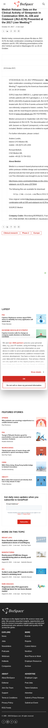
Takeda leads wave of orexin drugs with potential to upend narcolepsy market (16, 451)
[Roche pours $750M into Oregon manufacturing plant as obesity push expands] (41, 554)
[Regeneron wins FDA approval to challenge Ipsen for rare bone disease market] (41, 586)
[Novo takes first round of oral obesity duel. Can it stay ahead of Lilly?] (41, 481)
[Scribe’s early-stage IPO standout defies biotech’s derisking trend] (41, 571)
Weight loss (7, 537)
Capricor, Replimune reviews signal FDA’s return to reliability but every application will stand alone (17, 319)
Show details (36, 372)
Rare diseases (8, 584)
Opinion (5, 418)
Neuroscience (7, 448)
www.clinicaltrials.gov (24, 114)
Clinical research (11, 233)
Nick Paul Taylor (7, 455)
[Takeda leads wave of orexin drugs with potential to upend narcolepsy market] (41, 452)
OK (24, 379)
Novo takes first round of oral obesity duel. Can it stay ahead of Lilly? (17, 480)
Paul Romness (6, 425)
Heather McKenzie (7, 441)
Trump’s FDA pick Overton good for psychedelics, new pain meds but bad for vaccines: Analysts (16, 437)
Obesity (5, 477)
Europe (36, 233)
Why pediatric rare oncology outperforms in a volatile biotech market (18, 421)
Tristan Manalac (6, 324)
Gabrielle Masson (26, 562)
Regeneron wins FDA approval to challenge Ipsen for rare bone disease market (17, 589)
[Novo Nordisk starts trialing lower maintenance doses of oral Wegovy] (41, 539)
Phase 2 (25, 233)
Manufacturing (8, 552)
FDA (3, 315)
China (4, 462)
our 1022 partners (16, 343)
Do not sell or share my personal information (24, 385)
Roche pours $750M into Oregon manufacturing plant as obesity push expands (16, 557)
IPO (3, 569)
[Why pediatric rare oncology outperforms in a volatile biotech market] (41, 422)
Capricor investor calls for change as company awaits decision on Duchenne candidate (16, 335)
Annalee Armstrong (7, 469)
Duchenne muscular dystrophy (15, 330)
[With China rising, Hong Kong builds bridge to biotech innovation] (41, 467)
